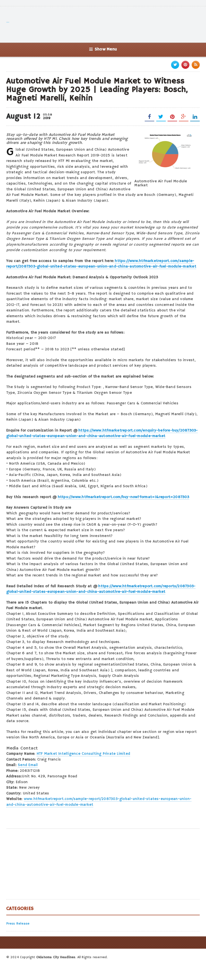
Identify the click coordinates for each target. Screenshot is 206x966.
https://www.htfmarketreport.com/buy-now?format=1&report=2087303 (123, 497)
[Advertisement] (108, 24)
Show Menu (106, 49)
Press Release (18, 923)
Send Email (28, 765)
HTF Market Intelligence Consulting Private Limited (83, 753)
